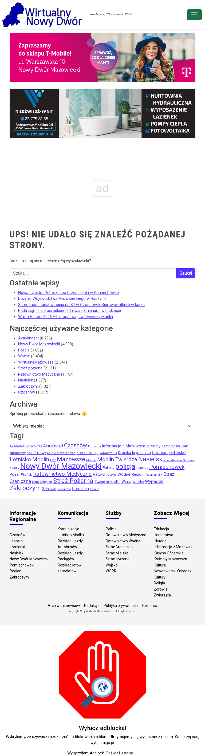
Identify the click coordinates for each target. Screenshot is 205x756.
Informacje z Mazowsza (123, 446)
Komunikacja (68, 529)
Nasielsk (25, 380)
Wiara (126, 481)
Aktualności (28, 338)
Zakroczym (28, 386)
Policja (24, 350)
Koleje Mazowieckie (61, 453)
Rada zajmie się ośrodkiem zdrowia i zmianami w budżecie (69, 310)
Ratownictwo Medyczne (39, 374)
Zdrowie (49, 489)
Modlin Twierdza (117, 459)
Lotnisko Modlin (29, 459)
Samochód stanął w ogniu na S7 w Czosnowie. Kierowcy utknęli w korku (81, 304)
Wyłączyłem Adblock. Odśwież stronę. (100, 753)
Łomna (94, 489)
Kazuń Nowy (36, 453)
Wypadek (154, 481)
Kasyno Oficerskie (169, 553)
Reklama (149, 605)
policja (125, 466)
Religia (159, 583)
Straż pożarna (30, 368)
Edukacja (94, 446)
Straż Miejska (42, 482)
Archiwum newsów (64, 605)
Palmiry (108, 468)
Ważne (24, 356)
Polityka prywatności (121, 605)
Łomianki (80, 488)
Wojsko (138, 482)
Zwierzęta (64, 489)
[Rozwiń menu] (194, 14)
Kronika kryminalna (134, 452)
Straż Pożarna (73, 481)
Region (138, 474)
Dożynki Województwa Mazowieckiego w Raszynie (62, 298)
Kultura (160, 565)
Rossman (151, 475)
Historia (160, 541)
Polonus (142, 468)
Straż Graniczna (119, 547)
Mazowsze (71, 459)
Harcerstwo (163, 535)
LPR (53, 460)
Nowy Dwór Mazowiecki (39, 344)
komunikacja (87, 452)
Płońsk (26, 474)
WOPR (111, 571)
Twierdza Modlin (107, 481)
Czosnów (26, 392)
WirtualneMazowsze (36, 362)
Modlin (91, 460)
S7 (160, 474)
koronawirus (108, 453)
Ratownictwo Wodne (112, 474)
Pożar (15, 474)
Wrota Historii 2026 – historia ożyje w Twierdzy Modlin (65, 316)
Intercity (153, 446)
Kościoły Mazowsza (170, 559)
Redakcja (92, 605)
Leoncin (160, 452)
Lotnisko (177, 452)
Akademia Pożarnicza (26, 446)
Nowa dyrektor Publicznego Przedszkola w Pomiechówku (68, 292)
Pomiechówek (166, 466)
